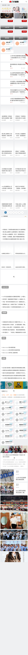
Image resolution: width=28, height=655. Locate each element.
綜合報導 (4, 120)
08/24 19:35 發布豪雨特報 (9, 347)
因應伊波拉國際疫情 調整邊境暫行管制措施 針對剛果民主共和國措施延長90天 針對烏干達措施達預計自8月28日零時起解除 (14, 370)
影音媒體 (4, 244)
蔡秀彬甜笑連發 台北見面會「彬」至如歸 (21, 253)
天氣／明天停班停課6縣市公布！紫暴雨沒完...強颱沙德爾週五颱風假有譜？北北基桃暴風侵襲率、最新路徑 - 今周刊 (14, 302)
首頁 (9, 5)
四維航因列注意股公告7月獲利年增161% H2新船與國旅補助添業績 (14, 322)
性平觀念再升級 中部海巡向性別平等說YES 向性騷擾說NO (20, 170)
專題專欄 (5, 216)
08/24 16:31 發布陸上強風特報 (10, 352)
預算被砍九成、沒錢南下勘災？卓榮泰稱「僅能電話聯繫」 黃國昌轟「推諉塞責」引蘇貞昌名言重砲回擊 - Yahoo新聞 (14, 304)
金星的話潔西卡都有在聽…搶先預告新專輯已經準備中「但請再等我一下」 (21, 267)
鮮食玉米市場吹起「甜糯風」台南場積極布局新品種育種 (20, 188)
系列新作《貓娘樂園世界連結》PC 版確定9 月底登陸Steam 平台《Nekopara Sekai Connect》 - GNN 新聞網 (14, 299)
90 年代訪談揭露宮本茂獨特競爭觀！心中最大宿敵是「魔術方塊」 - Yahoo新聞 (14, 296)
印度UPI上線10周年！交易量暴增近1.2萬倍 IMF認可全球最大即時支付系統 (14, 327)
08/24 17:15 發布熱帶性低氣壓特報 (11, 350)
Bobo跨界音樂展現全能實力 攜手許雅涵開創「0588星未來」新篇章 (18, 74)
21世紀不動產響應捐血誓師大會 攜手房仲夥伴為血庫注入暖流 (18, 100)
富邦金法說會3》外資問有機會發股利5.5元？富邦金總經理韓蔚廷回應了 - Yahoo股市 (14, 307)
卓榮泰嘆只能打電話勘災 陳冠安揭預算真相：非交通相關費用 (14, 330)
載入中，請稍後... (7, 280)
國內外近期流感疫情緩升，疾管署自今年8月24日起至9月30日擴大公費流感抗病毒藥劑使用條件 (14, 373)
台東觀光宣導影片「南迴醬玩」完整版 (8, 253)
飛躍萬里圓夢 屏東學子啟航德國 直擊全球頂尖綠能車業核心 (7, 206)
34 (19, 212)
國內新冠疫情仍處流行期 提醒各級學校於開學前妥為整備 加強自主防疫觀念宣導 (14, 375)
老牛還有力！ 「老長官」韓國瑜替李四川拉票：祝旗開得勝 (14, 332)
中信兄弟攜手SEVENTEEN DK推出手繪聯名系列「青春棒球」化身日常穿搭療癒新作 (18, 92)
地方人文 (17, 155)
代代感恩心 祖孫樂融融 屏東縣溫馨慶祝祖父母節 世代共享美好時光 (18, 83)
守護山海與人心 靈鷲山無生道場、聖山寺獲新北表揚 (20, 206)
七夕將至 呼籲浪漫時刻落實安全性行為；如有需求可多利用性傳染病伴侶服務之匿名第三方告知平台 (14, 378)
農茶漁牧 (17, 190)
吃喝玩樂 (4, 190)
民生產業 (17, 137)
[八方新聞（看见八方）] (14, 2)
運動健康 (4, 155)
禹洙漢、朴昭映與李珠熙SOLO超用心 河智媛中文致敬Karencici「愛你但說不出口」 (8, 267)
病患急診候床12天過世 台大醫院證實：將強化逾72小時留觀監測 (14, 324)
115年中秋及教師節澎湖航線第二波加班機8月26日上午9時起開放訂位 (18, 57)
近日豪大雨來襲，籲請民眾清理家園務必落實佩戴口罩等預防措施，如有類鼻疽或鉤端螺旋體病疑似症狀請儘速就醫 (14, 367)
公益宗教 (17, 208)
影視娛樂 (17, 120)
